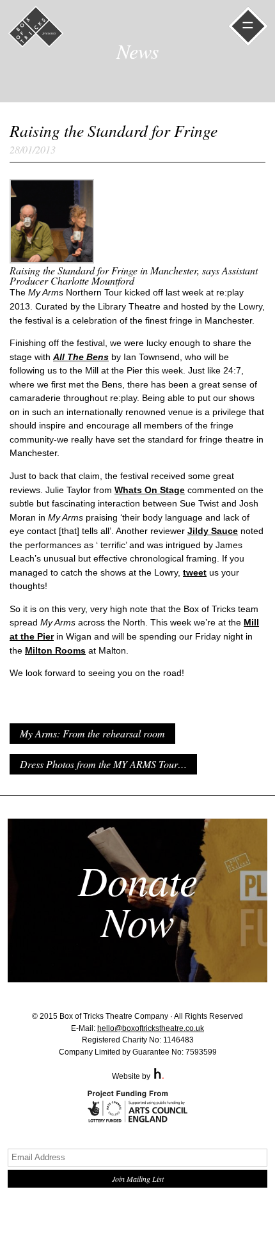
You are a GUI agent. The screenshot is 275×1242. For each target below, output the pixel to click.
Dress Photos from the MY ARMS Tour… (103, 764)
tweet (195, 572)
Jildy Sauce (212, 531)
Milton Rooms (55, 650)
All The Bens (81, 357)
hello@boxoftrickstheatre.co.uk (150, 1028)
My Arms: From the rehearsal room (92, 733)
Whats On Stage (149, 490)
